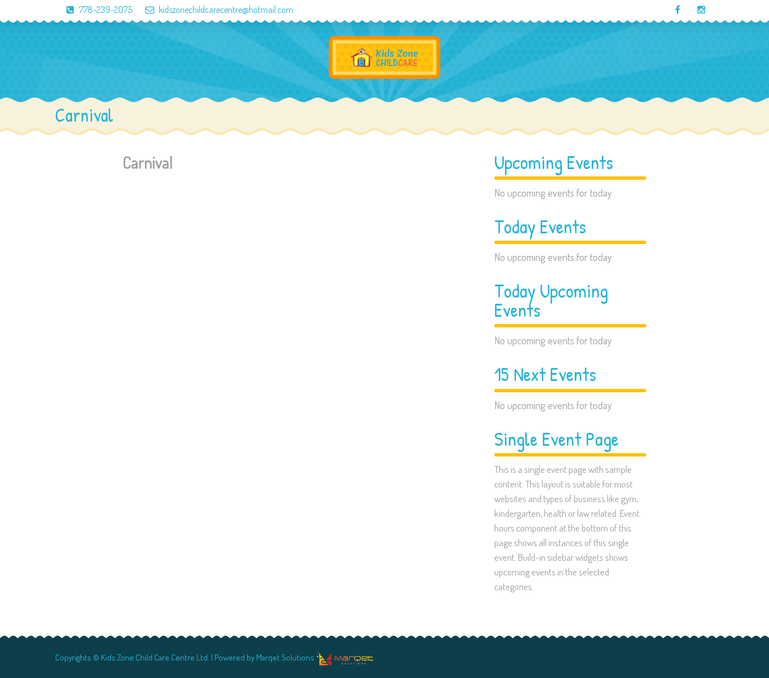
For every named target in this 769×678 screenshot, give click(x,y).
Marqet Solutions (285, 657)
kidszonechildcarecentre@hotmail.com (226, 9)
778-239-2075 (105, 9)
